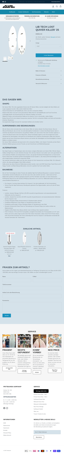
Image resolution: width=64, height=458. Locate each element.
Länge (37, 43)
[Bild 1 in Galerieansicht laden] (17, 40)
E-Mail (34, 276)
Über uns (36, 411)
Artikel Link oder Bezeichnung (11, 292)
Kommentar (5, 300)
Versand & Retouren (41, 83)
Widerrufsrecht (7, 435)
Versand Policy (7, 432)
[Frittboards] (8, 6)
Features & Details (41, 75)
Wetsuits (46, 12)
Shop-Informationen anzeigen (44, 65)
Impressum (6, 428)
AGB (4, 423)
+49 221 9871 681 (9, 368)
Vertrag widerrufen (41, 391)
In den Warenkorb (48, 55)
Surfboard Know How (39, 399)
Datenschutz (6, 425)
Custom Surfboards (23, 12)
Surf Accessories (36, 12)
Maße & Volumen (40, 71)
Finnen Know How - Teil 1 (40, 394)
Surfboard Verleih (38, 409)
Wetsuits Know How (39, 401)
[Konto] (53, 6)
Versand (53, 37)
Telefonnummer (6, 284)
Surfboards (12, 12)
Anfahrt (37, 372)
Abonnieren (39, 437)
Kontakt (5, 430)
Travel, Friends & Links (40, 414)
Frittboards (8, 450)
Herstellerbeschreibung (42, 79)
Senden (7, 315)
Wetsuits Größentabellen (40, 404)
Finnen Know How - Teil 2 (40, 396)
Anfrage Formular (24, 371)
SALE (53, 12)
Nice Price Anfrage (54, 370)
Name (4, 276)
